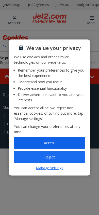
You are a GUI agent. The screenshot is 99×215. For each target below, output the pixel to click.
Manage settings (49, 167)
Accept (49, 142)
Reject (49, 157)
